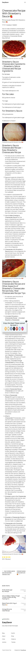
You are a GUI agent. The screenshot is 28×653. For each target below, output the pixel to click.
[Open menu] (25, 2)
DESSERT (15, 25)
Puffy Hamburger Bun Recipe (7, 590)
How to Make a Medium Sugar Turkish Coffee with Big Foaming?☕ (11, 597)
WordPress (23, 650)
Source (10, 494)
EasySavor (5, 2)
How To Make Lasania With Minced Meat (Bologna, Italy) (8, 572)
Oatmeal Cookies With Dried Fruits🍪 (21, 572)
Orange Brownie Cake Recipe (7, 609)
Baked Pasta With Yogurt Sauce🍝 (9, 603)
